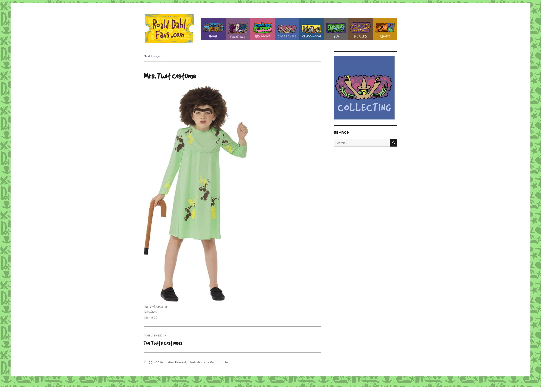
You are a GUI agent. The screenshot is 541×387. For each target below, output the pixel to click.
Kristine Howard (175, 362)
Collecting (287, 29)
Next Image (152, 56)
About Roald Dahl (238, 29)
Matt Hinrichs (218, 362)
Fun (336, 29)
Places (360, 29)
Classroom (311, 29)
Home (213, 29)
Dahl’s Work (262, 29)
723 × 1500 (150, 317)
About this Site (385, 29)
